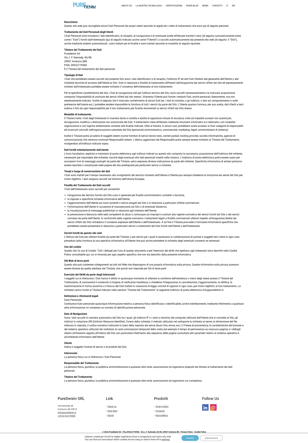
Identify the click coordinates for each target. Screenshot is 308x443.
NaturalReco (162, 415)
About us (126, 5)
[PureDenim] (205, 407)
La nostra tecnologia (149, 5)
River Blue (112, 411)
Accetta (190, 438)
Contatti (217, 5)
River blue (192, 5)
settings (166, 439)
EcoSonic (160, 411)
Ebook (110, 415)
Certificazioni (174, 5)
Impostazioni (211, 438)
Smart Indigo (162, 406)
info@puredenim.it (67, 412)
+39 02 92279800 (66, 416)
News (205, 5)
